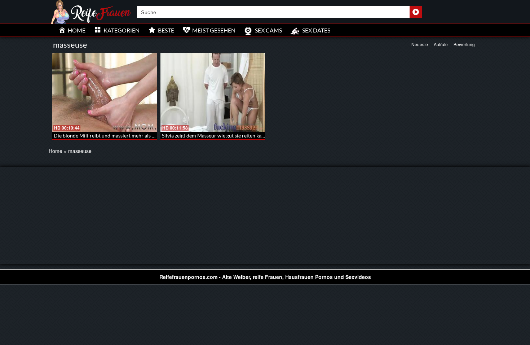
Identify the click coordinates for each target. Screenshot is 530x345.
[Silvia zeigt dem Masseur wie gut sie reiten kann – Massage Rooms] (212, 92)
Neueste (419, 44)
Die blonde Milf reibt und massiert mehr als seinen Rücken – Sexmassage (134, 135)
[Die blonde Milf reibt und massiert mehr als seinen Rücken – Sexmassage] (104, 92)
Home (55, 150)
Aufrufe (441, 44)
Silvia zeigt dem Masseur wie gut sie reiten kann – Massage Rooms (235, 135)
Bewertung (464, 44)
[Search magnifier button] (416, 12)
